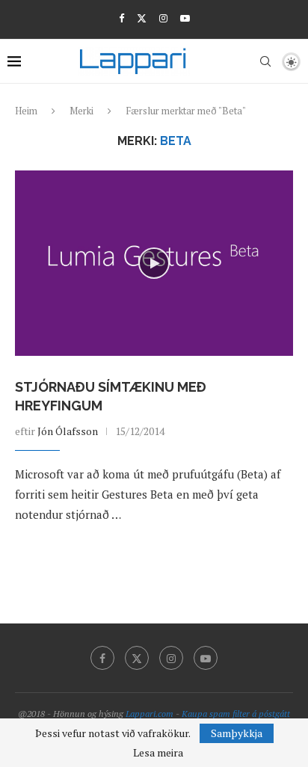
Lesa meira (158, 753)
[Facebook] (121, 18)
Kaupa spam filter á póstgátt (236, 713)
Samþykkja (236, 733)
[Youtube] (185, 18)
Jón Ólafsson (67, 431)
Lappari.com (149, 713)
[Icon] (154, 263)
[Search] (265, 61)
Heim (26, 110)
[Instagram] (163, 18)
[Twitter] (142, 18)
